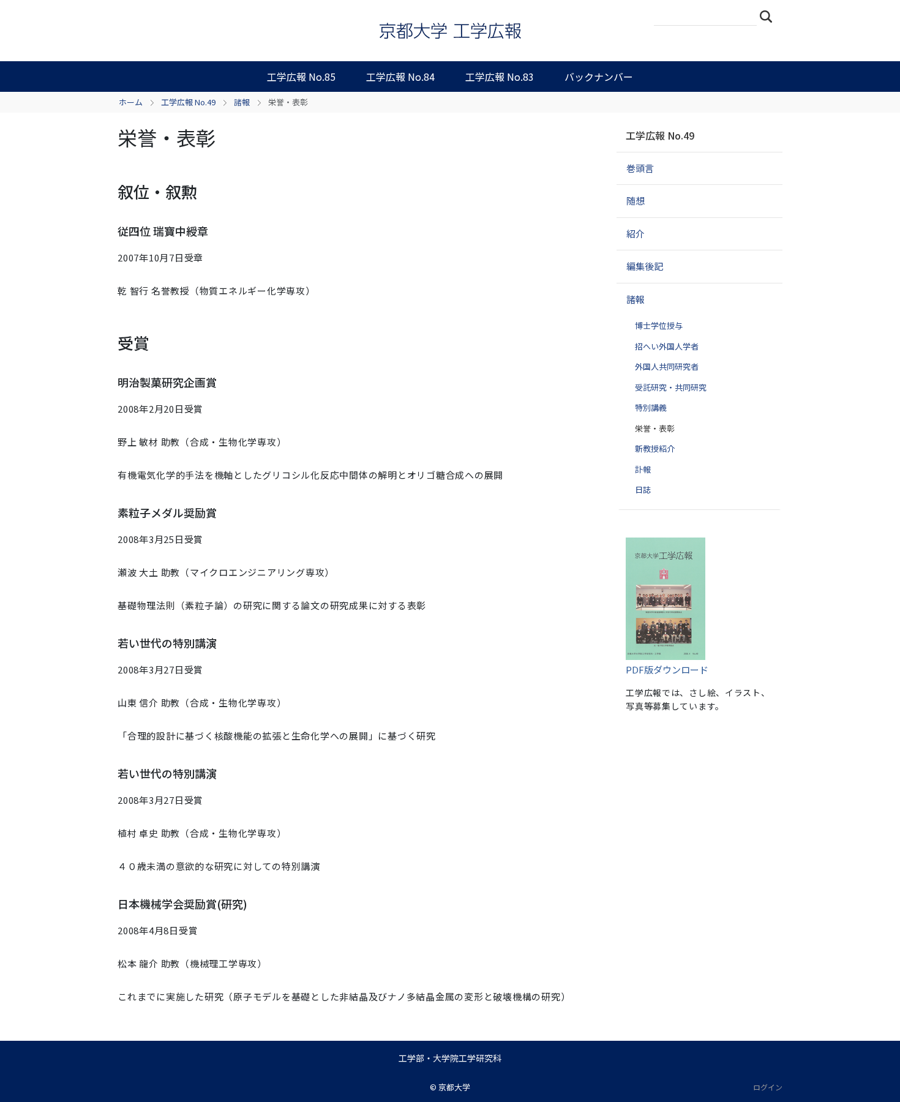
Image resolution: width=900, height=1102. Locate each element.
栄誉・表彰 (655, 428)
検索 (769, 16)
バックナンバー (598, 76)
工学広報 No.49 (188, 102)
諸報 (242, 102)
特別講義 (651, 407)
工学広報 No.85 (301, 76)
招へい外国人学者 (667, 346)
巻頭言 (640, 168)
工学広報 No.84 (400, 76)
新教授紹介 (655, 448)
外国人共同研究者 (667, 366)
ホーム (131, 102)
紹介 (635, 233)
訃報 (643, 469)
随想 (635, 200)
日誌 (643, 489)
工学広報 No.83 (499, 76)
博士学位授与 (659, 325)
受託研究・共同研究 (671, 387)
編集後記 (644, 266)
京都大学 (454, 1087)
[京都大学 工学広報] (450, 30)
